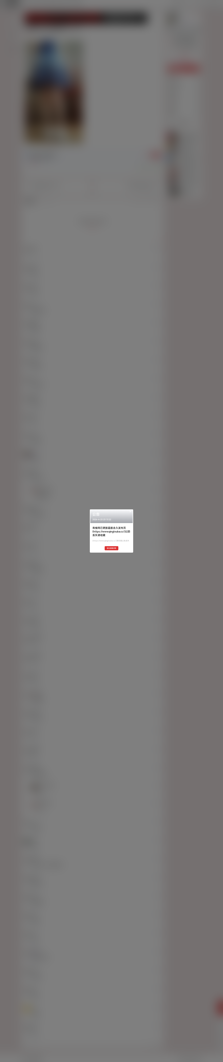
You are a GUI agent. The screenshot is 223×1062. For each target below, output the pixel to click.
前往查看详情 (111, 548)
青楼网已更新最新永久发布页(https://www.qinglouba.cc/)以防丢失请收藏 (111, 531)
